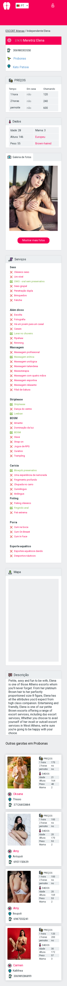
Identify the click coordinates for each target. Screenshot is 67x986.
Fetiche (18, 300)
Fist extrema (20, 512)
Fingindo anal (21, 507)
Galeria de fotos (21, 157)
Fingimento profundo (25, 479)
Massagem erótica (24, 356)
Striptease (19, 404)
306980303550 (22, 50)
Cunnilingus (20, 489)
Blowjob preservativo (25, 470)
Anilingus (19, 493)
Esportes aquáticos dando (28, 551)
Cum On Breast (22, 531)
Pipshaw (18, 338)
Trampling (19, 455)
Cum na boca (21, 527)
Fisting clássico (22, 503)
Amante (18, 423)
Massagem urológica (25, 361)
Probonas (19, 58)
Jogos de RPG (22, 446)
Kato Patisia (20, 67)
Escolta (18, 314)
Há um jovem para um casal (29, 324)
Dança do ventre (23, 409)
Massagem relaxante (25, 385)
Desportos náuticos (25, 555)
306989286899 (22, 976)
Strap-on (18, 441)
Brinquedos (20, 295)
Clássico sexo (21, 272)
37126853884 (22, 804)
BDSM (17, 432)
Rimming (19, 342)
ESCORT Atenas (15, 30)
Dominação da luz (24, 427)
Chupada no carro (23, 484)
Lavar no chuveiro (23, 333)
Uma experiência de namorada (30, 475)
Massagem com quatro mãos (30, 375)
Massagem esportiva (25, 380)
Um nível (18, 276)
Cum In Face (20, 536)
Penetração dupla (23, 290)
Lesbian (18, 413)
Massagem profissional (27, 352)
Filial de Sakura (22, 389)
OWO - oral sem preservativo (29, 281)
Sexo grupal (20, 286)
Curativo (18, 451)
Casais (17, 328)
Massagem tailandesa (26, 366)
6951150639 (21, 862)
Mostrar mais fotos (33, 240)
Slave (17, 437)
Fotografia (19, 319)
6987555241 (21, 919)
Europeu (40, 136)
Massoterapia (21, 370)
